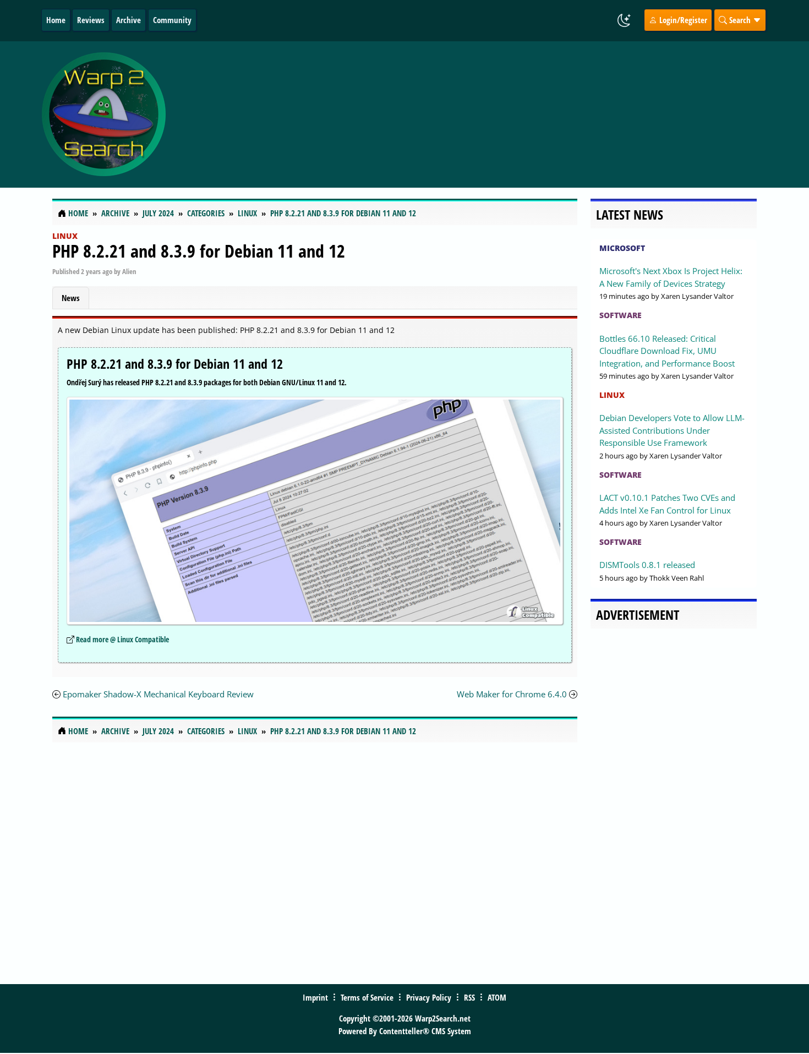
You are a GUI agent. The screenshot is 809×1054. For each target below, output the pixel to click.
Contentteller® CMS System (425, 1030)
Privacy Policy (428, 997)
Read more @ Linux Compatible (122, 639)
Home (55, 19)
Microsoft (622, 248)
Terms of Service (367, 997)
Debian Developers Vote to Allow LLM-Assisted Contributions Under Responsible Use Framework (672, 430)
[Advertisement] (470, 114)
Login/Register (682, 19)
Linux (65, 236)
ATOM (497, 997)
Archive (128, 19)
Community (172, 19)
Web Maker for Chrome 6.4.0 (512, 694)
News (71, 297)
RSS (469, 997)
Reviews (91, 19)
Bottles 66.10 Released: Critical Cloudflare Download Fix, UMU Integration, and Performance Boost (667, 351)
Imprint (315, 997)
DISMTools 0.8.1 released (647, 564)
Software (620, 315)
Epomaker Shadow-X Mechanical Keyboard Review (158, 694)
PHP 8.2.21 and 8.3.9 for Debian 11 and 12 (198, 251)
